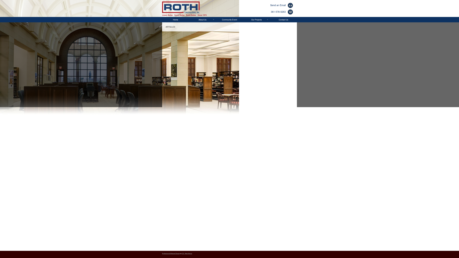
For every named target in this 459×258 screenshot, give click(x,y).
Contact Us (283, 19)
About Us (202, 19)
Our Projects (256, 19)
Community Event (229, 19)
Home (175, 19)
